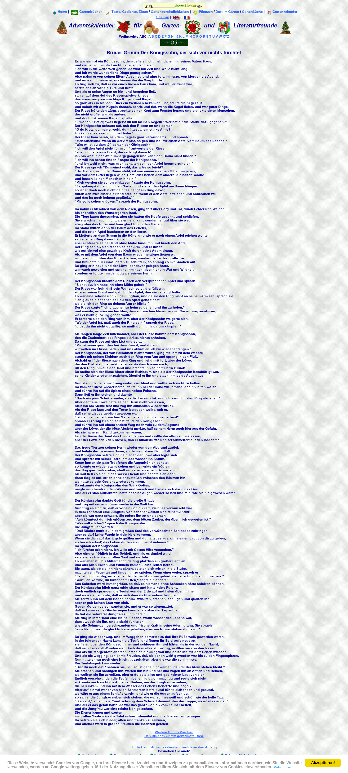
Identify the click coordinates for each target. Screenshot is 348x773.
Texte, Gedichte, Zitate (130, 11)
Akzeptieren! (323, 762)
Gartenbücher (90, 11)
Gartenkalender (284, 11)
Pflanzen (206, 11)
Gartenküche (252, 11)
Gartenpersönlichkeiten (170, 11)
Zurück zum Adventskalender (154, 747)
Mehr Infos (282, 767)
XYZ (226, 36)
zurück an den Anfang (199, 747)
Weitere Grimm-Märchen (174, 732)
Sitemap (162, 17)
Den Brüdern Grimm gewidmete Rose (174, 736)
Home (62, 11)
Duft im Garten (227, 11)
